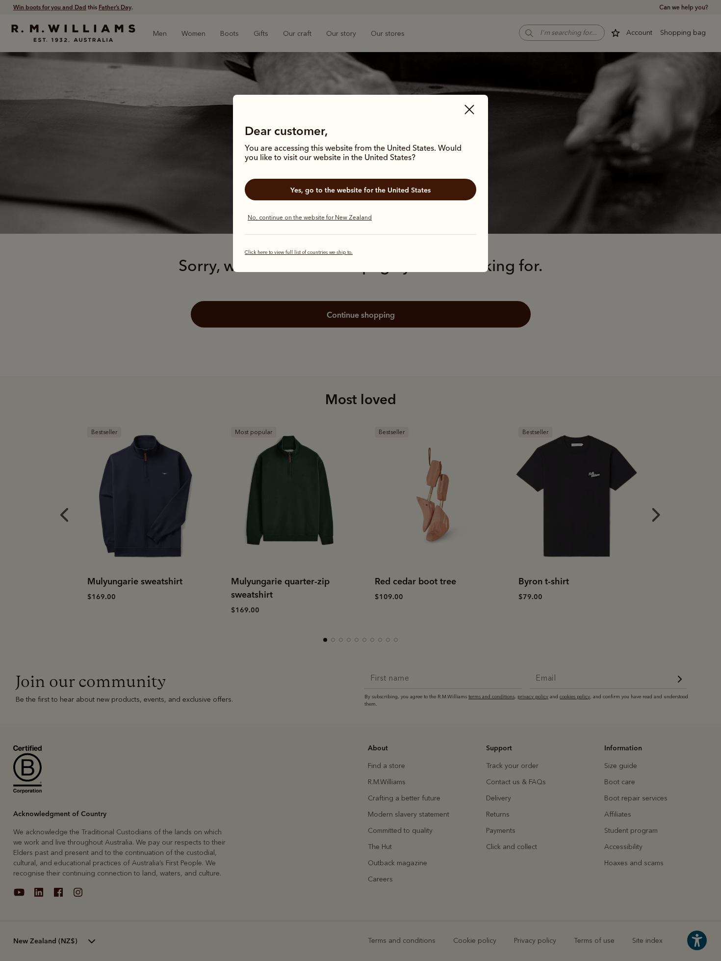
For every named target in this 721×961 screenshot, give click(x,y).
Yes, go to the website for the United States (360, 190)
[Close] (469, 110)
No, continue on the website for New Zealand (310, 217)
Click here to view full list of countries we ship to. (299, 252)
